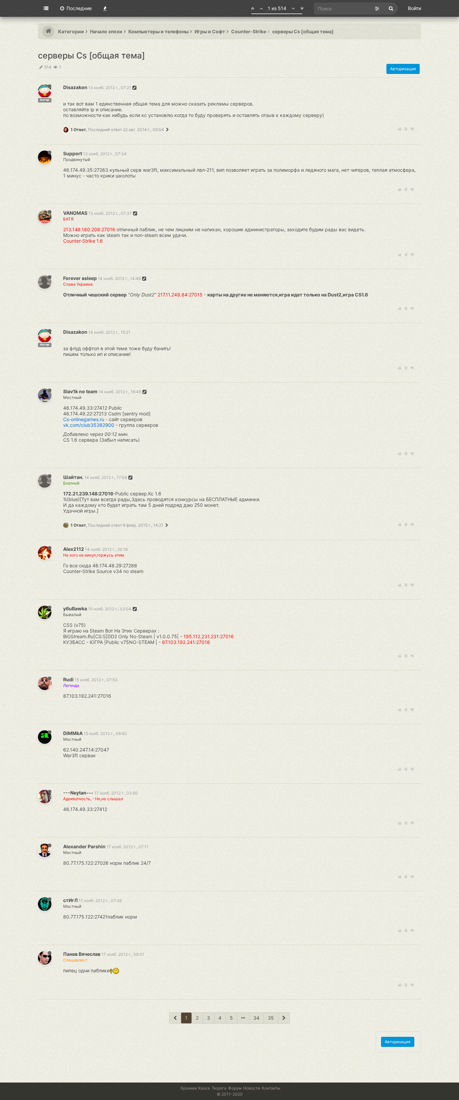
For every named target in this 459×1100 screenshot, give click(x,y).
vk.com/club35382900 (88, 425)
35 (271, 1018)
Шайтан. (73, 477)
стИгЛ (70, 900)
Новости (251, 1088)
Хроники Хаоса (195, 1088)
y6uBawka (75, 608)
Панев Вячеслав (81, 954)
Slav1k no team (80, 391)
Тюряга (219, 1088)
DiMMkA (73, 733)
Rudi (68, 679)
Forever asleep (80, 278)
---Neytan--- (78, 793)
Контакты (271, 1088)
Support (72, 153)
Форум (235, 1088)
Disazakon (75, 87)
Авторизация (403, 68)
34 (256, 1018)
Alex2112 (73, 549)
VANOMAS (75, 213)
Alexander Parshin (84, 846)
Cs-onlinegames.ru (83, 419)
